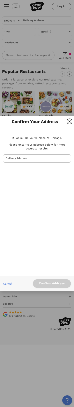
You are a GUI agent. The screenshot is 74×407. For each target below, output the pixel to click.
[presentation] (37, 158)
